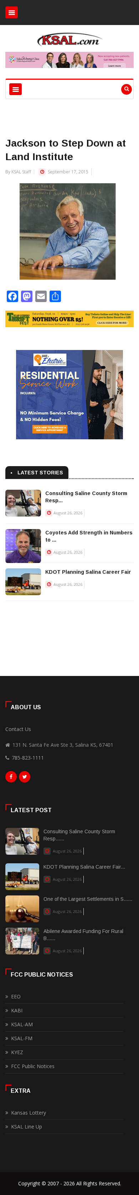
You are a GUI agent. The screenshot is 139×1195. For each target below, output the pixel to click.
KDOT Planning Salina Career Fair (88, 572)
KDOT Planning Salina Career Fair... (84, 867)
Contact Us (18, 729)
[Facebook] (11, 778)
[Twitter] (24, 778)
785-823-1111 (28, 757)
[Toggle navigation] (11, 12)
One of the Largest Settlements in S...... (87, 899)
